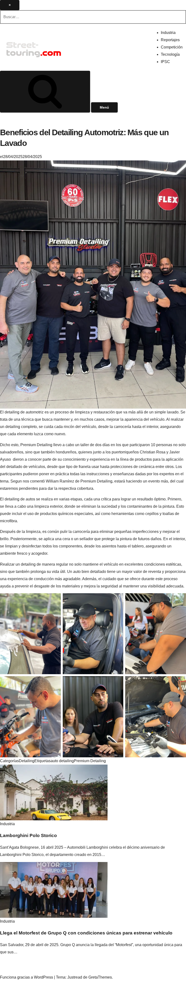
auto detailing (62, 761)
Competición (172, 47)
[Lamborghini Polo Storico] (54, 792)
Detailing (26, 761)
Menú (104, 107)
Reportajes (170, 40)
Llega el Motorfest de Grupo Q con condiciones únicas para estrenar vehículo (86, 932)
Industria (168, 33)
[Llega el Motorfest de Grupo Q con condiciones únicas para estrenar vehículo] (54, 889)
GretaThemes (100, 977)
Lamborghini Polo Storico (28, 835)
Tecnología (170, 54)
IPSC (165, 62)
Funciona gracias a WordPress (27, 977)
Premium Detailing (90, 761)
